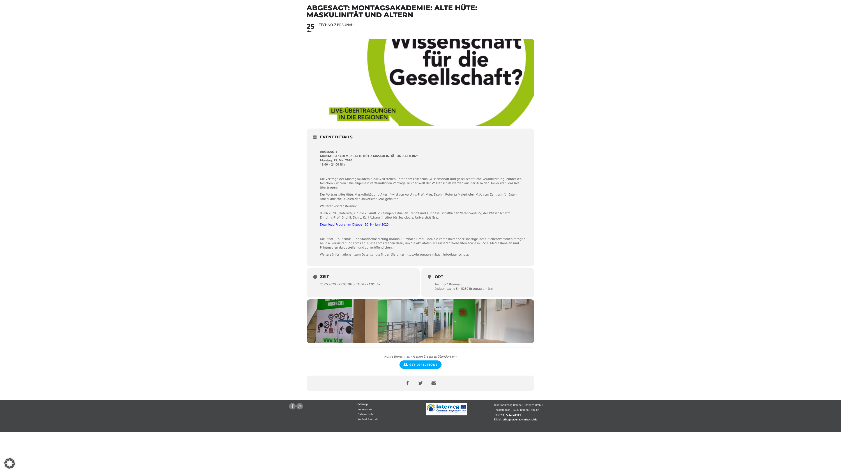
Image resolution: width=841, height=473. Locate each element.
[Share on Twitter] (420, 383)
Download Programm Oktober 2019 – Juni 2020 (354, 224)
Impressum (364, 409)
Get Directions (423, 365)
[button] (9, 463)
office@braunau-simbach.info (520, 419)
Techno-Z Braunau (448, 284)
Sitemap (362, 404)
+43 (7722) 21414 (510, 414)
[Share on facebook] (407, 383)
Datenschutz (365, 414)
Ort (439, 276)
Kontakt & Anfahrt (368, 419)
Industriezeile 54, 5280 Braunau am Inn (464, 288)
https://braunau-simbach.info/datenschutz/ (437, 254)
